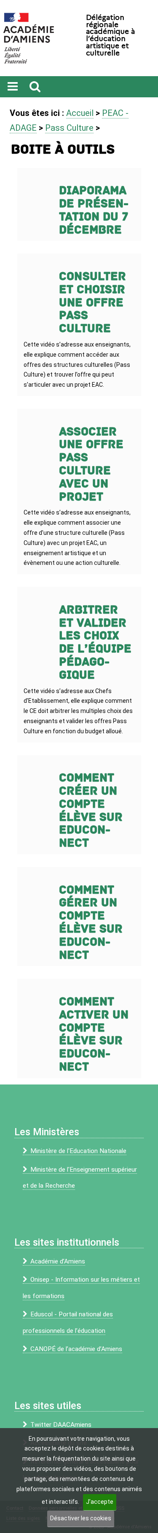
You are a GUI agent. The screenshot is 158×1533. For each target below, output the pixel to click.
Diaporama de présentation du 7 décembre (94, 210)
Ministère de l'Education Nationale (78, 1151)
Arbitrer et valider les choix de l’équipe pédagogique (95, 643)
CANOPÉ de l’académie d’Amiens (76, 1349)
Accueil (80, 113)
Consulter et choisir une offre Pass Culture (92, 302)
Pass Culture (69, 128)
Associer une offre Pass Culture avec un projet (91, 464)
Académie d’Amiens (57, 1261)
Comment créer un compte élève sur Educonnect (91, 810)
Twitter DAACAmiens (60, 1424)
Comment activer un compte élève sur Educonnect (94, 1034)
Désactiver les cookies (80, 1518)
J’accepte (99, 1501)
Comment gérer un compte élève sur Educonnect (91, 923)
